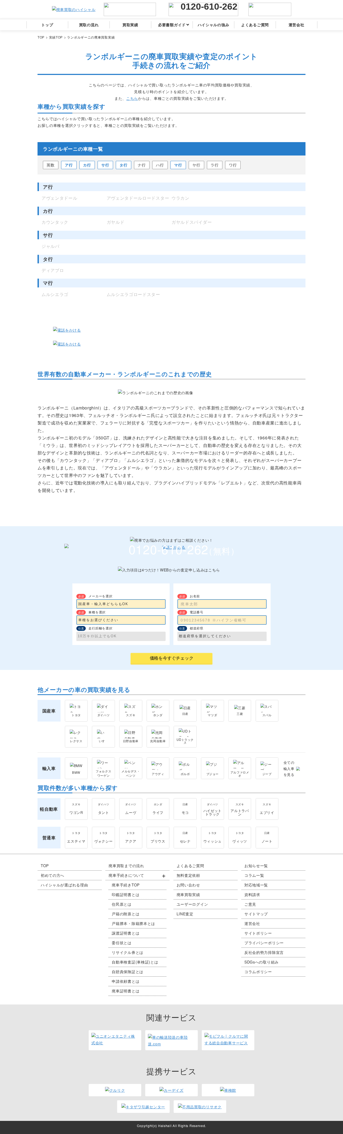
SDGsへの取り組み (261, 962)
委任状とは (122, 942)
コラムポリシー (258, 971)
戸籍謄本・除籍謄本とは (133, 923)
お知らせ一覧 (256, 865)
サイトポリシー (258, 933)
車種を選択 (97, 612)
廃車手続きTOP (126, 885)
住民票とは (122, 904)
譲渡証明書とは (125, 933)
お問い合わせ (188, 885)
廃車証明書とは (125, 990)
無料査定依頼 (188, 875)
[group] (137, 933)
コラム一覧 (254, 875)
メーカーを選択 (100, 596)
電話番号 (196, 612)
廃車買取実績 (188, 894)
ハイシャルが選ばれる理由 (64, 885)
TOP (45, 865)
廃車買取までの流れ (126, 865)
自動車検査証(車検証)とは (135, 962)
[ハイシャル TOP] (74, 9)
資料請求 (252, 894)
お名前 (195, 596)
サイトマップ (256, 913)
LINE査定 (185, 913)
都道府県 (196, 628)
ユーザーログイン (192, 904)
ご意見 (250, 904)
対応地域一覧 (256, 885)
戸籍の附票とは (125, 913)
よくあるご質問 (190, 865)
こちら (132, 98)
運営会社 (252, 923)
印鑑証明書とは (125, 894)
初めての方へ (52, 875)
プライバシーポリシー (264, 942)
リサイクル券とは (127, 952)
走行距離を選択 (100, 628)
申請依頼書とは (125, 981)
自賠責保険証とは (127, 971)
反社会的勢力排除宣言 (264, 952)
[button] (137, 875)
